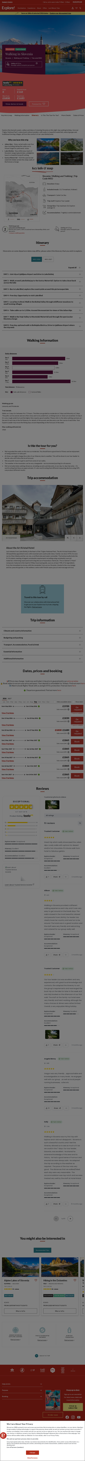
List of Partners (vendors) (15, 1447)
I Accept (32, 1452)
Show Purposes (32, 1458)
